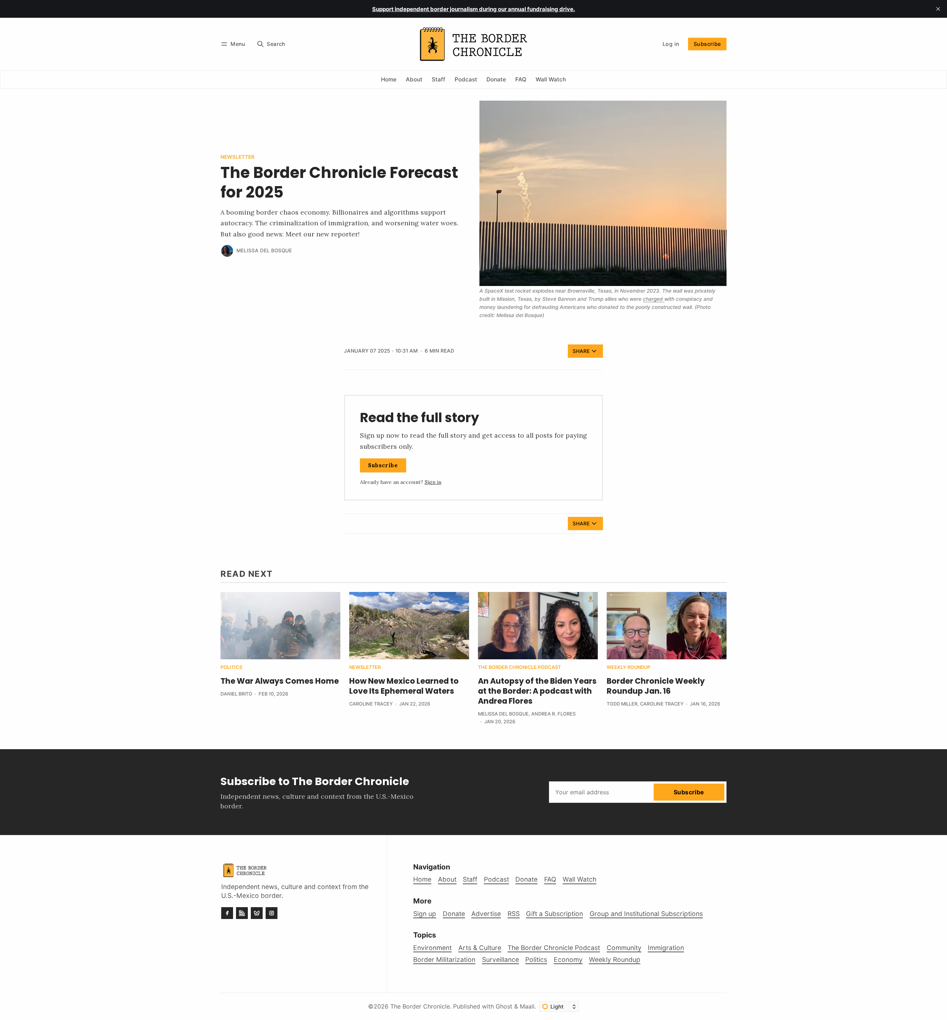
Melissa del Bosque (264, 250)
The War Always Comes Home (279, 681)
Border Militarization (444, 959)
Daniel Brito (236, 694)
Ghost (504, 1006)
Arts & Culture (479, 948)
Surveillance (500, 959)
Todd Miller (622, 704)
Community (624, 948)
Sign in (433, 482)
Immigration (666, 948)
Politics (231, 667)
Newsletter (237, 157)
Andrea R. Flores (553, 714)
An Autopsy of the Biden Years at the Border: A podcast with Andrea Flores (537, 691)
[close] (938, 9)
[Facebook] (227, 913)
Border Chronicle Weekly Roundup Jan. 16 (656, 686)
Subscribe (707, 44)
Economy (568, 959)
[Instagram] (271, 913)
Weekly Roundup (628, 667)
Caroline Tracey (371, 704)
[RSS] (242, 913)
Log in (671, 44)
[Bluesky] (257, 913)
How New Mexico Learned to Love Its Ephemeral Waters (404, 686)
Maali (527, 1006)
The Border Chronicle (420, 1006)
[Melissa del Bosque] (227, 250)
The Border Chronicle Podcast (519, 667)
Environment (432, 948)
